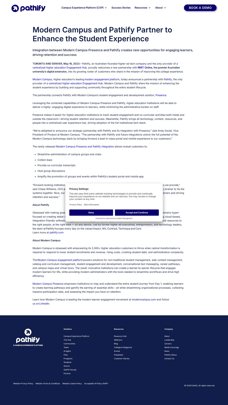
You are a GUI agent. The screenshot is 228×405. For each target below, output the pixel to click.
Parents (67, 373)
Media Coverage (171, 347)
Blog (116, 343)
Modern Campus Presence (48, 283)
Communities (69, 343)
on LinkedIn (42, 303)
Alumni (67, 366)
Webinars (118, 340)
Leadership (169, 340)
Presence (161, 95)
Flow (66, 355)
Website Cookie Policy (72, 383)
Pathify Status (170, 355)
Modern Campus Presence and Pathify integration (85, 146)
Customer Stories (121, 358)
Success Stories (121, 7)
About (159, 7)
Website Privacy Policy (23, 383)
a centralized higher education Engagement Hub (75, 83)
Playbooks (118, 355)
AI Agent (67, 351)
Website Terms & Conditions (48, 383)
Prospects (68, 358)
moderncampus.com (144, 299)
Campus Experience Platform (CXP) (82, 7)
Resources (141, 7)
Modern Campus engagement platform (60, 259)
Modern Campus (42, 79)
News (166, 351)
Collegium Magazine (123, 347)
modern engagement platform (102, 79)
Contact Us (169, 358)
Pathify (168, 79)
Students (67, 362)
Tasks (66, 347)
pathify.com (56, 232)
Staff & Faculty (70, 370)
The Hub (67, 340)
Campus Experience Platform (76, 336)
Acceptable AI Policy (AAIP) (96, 383)
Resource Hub (120, 336)
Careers (168, 343)
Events (117, 351)
